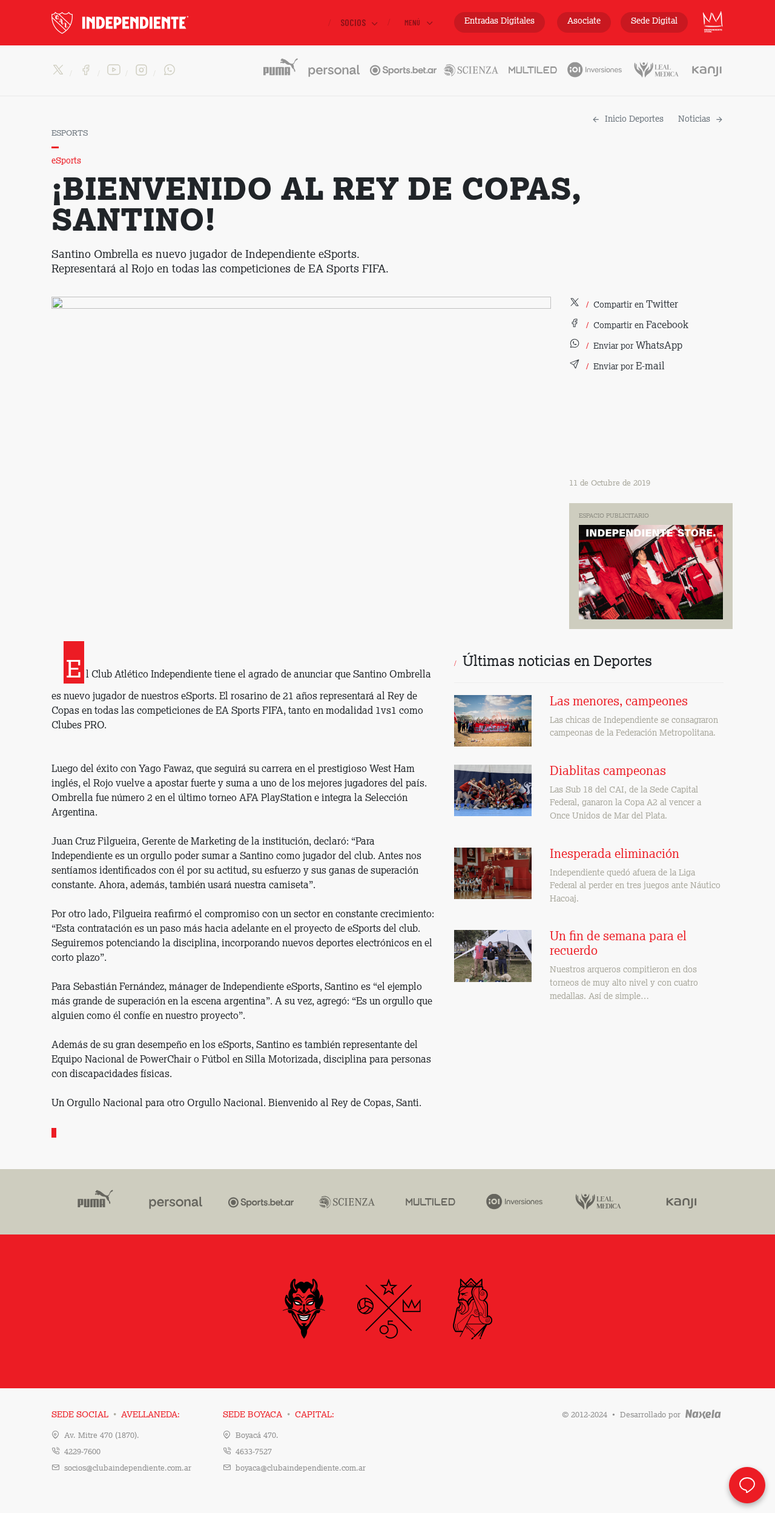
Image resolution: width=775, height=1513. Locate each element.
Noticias (694, 119)
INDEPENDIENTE (145, 23)
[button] (623, 305)
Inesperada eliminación (614, 855)
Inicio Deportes (634, 119)
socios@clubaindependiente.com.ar (127, 1468)
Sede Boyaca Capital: (278, 1415)
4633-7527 (254, 1452)
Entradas (499, 21)
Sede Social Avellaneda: (115, 1415)
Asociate (584, 21)
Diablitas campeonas (608, 772)
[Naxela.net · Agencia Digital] (703, 1415)
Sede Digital (654, 21)
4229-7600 (82, 1452)
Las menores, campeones (619, 702)
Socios (354, 22)
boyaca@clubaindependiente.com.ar (301, 1468)
